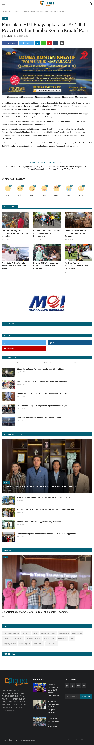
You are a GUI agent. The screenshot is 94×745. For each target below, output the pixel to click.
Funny (44, 195)
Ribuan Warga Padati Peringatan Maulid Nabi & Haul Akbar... (40, 369)
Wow (81, 195)
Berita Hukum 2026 (48, 633)
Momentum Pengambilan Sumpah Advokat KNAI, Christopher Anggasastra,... (47, 534)
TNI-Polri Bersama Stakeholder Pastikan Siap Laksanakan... (76, 266)
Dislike (20, 195)
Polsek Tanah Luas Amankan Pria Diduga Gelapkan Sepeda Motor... (54, 707)
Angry (56, 195)
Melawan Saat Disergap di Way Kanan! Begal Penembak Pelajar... (42, 406)
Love (32, 195)
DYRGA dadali (38, 643)
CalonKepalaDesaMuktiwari (13, 638)
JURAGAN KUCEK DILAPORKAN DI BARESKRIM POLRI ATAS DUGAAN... (44, 497)
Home (4, 11)
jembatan (25, 633)
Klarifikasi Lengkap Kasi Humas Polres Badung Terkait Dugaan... (42, 418)
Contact (71, 740)
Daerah (9, 11)
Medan (35, 633)
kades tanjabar (24, 643)
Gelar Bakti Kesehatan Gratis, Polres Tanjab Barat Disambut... (35, 611)
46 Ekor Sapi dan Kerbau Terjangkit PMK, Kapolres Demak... (76, 233)
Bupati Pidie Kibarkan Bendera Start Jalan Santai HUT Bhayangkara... (46, 233)
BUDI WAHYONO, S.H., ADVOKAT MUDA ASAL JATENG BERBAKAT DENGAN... (46, 509)
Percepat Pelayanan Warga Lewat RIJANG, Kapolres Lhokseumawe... (54, 690)
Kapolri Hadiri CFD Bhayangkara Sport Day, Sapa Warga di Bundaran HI (25, 167)
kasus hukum (77, 633)
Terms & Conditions (83, 740)
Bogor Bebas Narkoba (11, 633)
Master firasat (64, 633)
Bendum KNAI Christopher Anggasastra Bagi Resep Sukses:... (41, 522)
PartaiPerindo (49, 638)
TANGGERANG (52, 643)
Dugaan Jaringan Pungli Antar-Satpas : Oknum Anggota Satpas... (42, 393)
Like (7, 195)
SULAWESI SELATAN (33, 638)
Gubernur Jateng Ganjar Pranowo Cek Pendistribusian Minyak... (15, 233)
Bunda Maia (62, 638)
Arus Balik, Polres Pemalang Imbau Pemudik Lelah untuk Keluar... (14, 266)
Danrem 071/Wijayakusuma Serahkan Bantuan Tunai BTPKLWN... (45, 266)
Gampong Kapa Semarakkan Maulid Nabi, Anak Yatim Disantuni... (42, 381)
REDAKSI (9, 36)
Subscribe (86, 696)
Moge (72, 638)
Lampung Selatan (9, 643)
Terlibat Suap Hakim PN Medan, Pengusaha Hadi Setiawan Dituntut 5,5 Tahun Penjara (68, 167)
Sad (68, 195)
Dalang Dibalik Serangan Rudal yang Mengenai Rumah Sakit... (53, 722)
